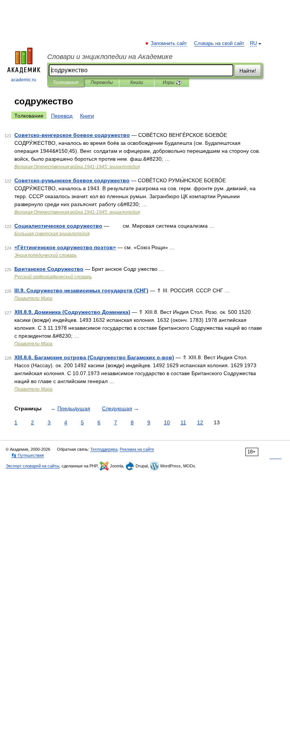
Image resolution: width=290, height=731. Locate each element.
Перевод (61, 116)
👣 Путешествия (27, 455)
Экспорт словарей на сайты (32, 466)
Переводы (102, 82)
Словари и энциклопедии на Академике (110, 57)
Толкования (65, 82)
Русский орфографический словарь (53, 276)
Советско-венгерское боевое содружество (72, 135)
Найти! (247, 71)
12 (200, 422)
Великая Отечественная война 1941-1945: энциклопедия (77, 166)
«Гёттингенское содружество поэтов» (65, 247)
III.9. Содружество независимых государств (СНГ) (81, 290)
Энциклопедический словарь (45, 255)
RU (253, 43)
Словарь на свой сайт (219, 43)
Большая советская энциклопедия (51, 233)
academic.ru (23, 79)
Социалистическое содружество (58, 226)
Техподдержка (103, 449)
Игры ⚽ (172, 82)
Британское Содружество (48, 269)
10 (167, 422)
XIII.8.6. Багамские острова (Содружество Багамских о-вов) (94, 357)
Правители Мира (33, 298)
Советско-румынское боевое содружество (72, 180)
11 (183, 422)
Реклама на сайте (137, 449)
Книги (136, 82)
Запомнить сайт (169, 43)
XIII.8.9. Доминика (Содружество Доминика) (72, 312)
